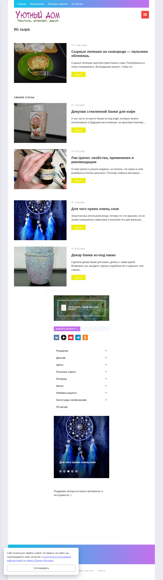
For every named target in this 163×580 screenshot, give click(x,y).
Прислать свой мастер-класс (83, 308)
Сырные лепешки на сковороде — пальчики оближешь (109, 53)
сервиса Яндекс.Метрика (39, 560)
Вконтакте (56, 337)
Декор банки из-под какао (93, 254)
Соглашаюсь (41, 568)
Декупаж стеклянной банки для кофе (103, 111)
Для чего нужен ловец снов (95, 208)
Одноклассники (85, 337)
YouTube (71, 337)
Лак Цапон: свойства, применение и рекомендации (102, 159)
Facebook (63, 337)
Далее (78, 74)
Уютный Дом (38, 16)
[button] (60, 471)
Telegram (78, 337)
